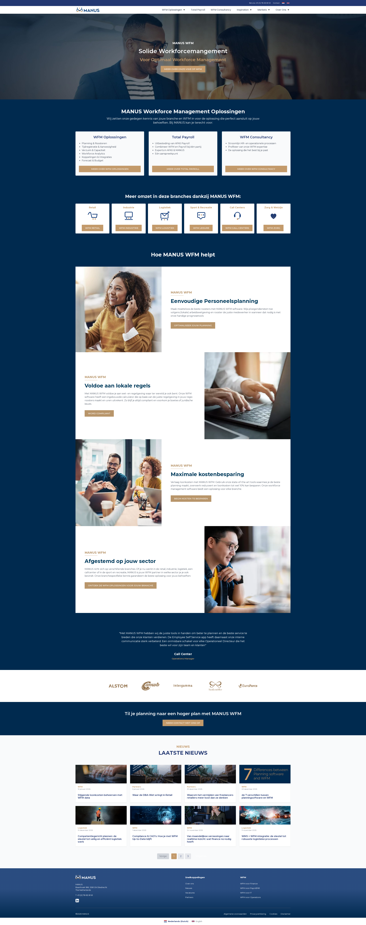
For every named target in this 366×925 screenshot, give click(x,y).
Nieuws (188, 888)
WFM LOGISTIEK (165, 228)
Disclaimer (286, 914)
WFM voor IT (246, 893)
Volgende (201, 856)
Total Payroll (198, 9)
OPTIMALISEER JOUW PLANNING (193, 325)
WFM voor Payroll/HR (250, 888)
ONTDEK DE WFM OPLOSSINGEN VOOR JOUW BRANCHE (120, 585)
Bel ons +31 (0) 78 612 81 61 (260, 3)
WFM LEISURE (201, 228)
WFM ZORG (273, 228)
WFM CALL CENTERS (237, 228)
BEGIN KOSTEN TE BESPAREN (191, 498)
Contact (276, 3)
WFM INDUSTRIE (128, 228)
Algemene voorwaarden (235, 914)
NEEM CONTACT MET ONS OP (183, 723)
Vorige (163, 856)
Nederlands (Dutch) (178, 921)
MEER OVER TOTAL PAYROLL (183, 169)
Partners (189, 897)
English (199, 921)
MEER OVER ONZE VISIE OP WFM (183, 69)
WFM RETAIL (92, 228)
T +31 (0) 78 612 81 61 (84, 895)
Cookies (273, 914)
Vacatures (190, 893)
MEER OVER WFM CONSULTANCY (256, 169)
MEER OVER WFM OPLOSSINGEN (110, 169)
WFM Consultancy (221, 9)
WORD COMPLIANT (99, 413)
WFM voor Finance (249, 883)
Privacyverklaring (258, 914)
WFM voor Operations (250, 897)
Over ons (189, 883)
